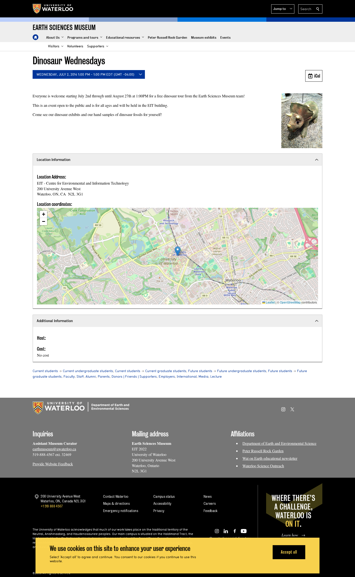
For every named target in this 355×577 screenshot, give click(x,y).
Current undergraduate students (88, 371)
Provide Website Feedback (53, 463)
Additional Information (55, 321)
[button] (282, 9)
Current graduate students (165, 371)
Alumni (90, 376)
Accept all (289, 552)
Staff (80, 376)
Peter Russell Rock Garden (263, 450)
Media (203, 376)
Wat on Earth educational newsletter (269, 458)
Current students (45, 371)
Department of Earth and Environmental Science (279, 443)
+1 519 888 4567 (52, 506)
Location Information (53, 160)
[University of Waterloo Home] (53, 9)
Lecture (216, 376)
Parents (104, 376)
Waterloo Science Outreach (263, 465)
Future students (200, 371)
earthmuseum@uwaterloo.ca (54, 448)
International (187, 376)
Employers (167, 376)
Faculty (69, 376)
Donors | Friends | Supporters (134, 376)
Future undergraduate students (241, 371)
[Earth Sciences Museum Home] (35, 37)
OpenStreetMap (290, 302)
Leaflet (270, 302)
